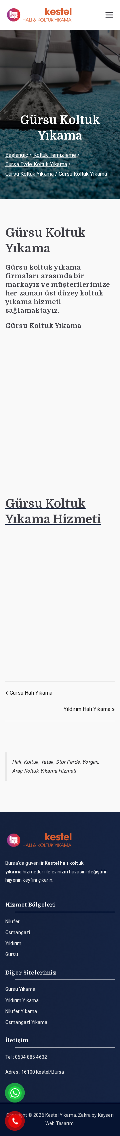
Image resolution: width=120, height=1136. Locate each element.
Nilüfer (12, 921)
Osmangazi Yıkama (26, 1022)
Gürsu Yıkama (20, 989)
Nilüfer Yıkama (21, 1011)
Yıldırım (13, 943)
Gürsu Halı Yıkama (31, 693)
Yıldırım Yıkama (22, 1000)
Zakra (84, 1115)
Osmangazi (17, 932)
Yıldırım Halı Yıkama (87, 709)
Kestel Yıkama (60, 1115)
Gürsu (11, 954)
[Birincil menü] (109, 15)
